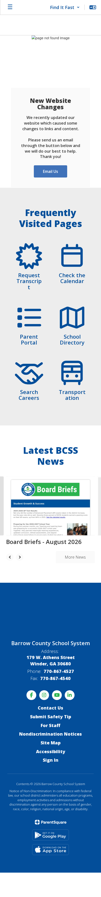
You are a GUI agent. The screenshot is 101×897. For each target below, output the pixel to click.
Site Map (51, 743)
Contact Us (50, 708)
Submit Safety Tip (50, 717)
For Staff (50, 725)
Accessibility (50, 751)
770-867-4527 (59, 671)
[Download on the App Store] (50, 849)
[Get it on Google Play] (50, 834)
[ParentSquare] (51, 822)
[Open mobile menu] (10, 7)
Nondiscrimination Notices (50, 734)
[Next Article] (19, 557)
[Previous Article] (9, 557)
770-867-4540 (55, 678)
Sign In (50, 760)
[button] (65, 7)
